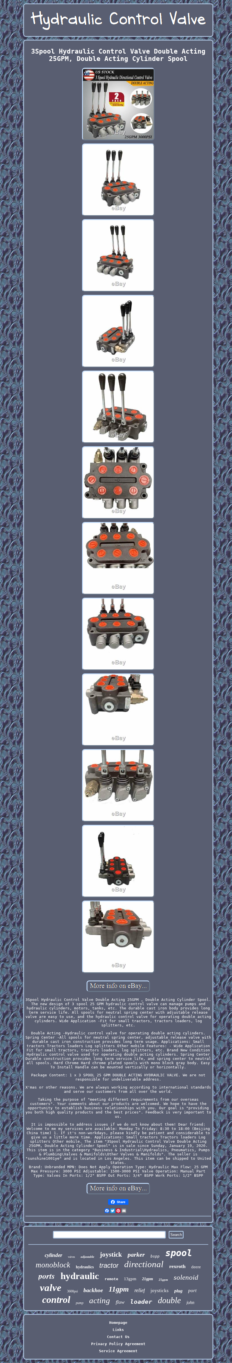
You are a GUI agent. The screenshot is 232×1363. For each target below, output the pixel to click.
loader (141, 1301)
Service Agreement (118, 1351)
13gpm (130, 1279)
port (192, 1290)
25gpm (163, 1279)
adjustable (87, 1256)
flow (120, 1302)
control (56, 1299)
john (190, 1302)
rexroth (177, 1266)
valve (50, 1287)
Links (118, 1330)
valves (71, 1256)
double (169, 1300)
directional (144, 1264)
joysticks (160, 1290)
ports (46, 1275)
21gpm (147, 1279)
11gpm (119, 1289)
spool (178, 1253)
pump (79, 1303)
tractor (109, 1265)
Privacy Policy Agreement (118, 1344)
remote (111, 1279)
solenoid (186, 1277)
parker (136, 1254)
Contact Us (118, 1337)
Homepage (118, 1322)
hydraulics (85, 1267)
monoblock (53, 1265)
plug (178, 1290)
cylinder (53, 1255)
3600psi (72, 1291)
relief (139, 1290)
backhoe (93, 1290)
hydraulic (80, 1276)
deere (196, 1267)
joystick (111, 1254)
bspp (155, 1256)
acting (99, 1300)
